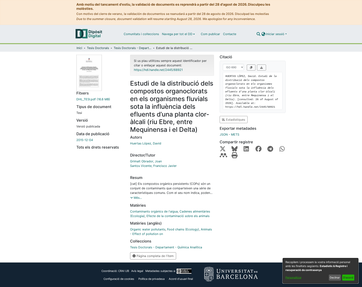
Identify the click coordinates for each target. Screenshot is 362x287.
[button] (258, 34)
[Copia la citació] (251, 67)
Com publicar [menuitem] (210, 34)
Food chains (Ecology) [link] (183, 229)
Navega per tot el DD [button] (177, 34)
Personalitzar (293, 277)
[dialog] (320, 270)
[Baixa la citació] (261, 67)
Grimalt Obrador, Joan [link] (146, 161)
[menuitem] (178, 34)
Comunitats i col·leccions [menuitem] (141, 34)
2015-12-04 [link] (84, 140)
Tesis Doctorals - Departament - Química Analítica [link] (132, 48)
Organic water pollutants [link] (147, 229)
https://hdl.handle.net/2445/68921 (158, 70)
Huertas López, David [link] (145, 143)
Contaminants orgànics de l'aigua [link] (154, 211)
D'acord (348, 277)
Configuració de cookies (119, 278)
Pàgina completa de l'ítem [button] (155, 256)
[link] (100, 99)
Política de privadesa (151, 278)
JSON (224, 134)
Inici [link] (79, 48)
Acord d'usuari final (181, 278)
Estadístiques (235, 119)
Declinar (335, 277)
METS (235, 134)
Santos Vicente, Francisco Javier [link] (153, 166)
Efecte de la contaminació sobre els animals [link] (177, 216)
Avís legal (137, 270)
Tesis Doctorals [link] (98, 48)
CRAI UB (123, 270)
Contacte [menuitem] (229, 34)
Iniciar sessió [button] (275, 34)
